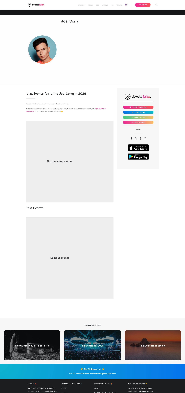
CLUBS (90, 5)
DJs (97, 5)
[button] (156, 5)
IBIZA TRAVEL (138, 122)
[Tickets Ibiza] (36, 5)
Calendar (81, 5)
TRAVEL (119, 5)
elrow (96, 388)
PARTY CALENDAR (138, 107)
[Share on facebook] (131, 138)
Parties (105, 5)
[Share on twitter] (136, 138)
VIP (112, 5)
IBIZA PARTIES (138, 117)
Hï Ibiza (63, 388)
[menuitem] (82, 5)
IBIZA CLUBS (138, 112)
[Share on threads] (140, 138)
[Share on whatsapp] (145, 138)
